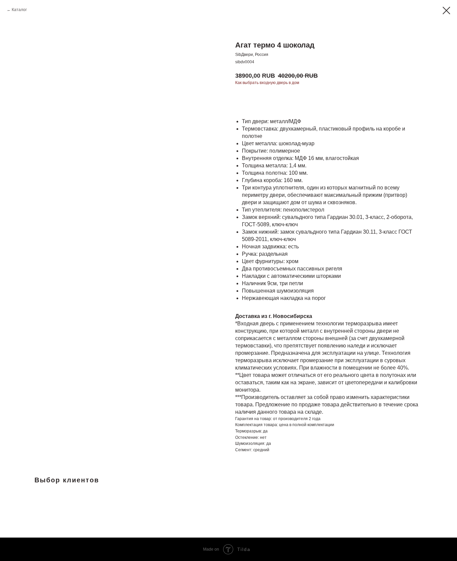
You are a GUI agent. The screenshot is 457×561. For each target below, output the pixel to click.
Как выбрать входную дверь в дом (267, 82)
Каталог (19, 9)
